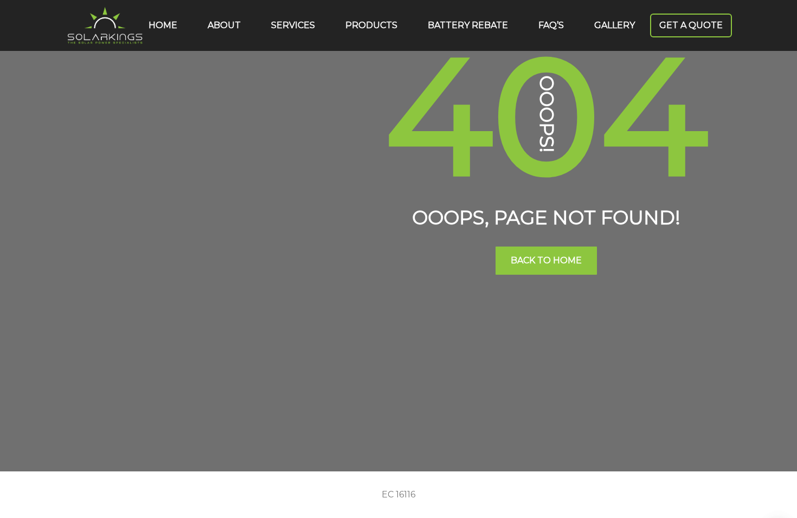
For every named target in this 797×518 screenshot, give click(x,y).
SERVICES (293, 25)
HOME (163, 25)
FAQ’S (551, 25)
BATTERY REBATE (468, 25)
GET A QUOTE (691, 25)
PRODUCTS (371, 25)
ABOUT (224, 25)
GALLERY (614, 25)
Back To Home (546, 260)
